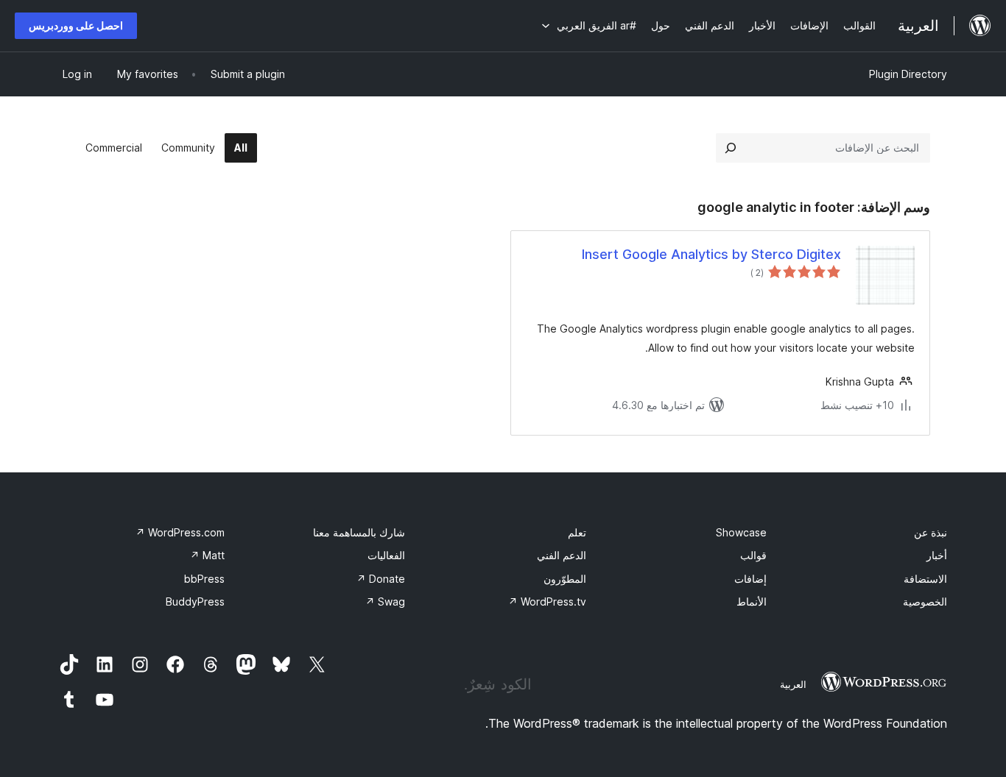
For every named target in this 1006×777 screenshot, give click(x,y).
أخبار (936, 555)
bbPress (204, 578)
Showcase (741, 532)
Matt (207, 555)
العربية (793, 684)
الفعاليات (386, 555)
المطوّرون (565, 578)
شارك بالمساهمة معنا (359, 532)
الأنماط (751, 601)
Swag (385, 601)
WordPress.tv (547, 601)
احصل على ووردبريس (76, 25)
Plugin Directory (908, 74)
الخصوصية (925, 601)
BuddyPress (195, 601)
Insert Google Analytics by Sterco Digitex (711, 254)
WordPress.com (180, 532)
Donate (380, 578)
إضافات (750, 578)
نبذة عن (930, 532)
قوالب (753, 555)
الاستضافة (925, 578)
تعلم (577, 532)
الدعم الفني (561, 555)
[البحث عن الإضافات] (730, 148)
